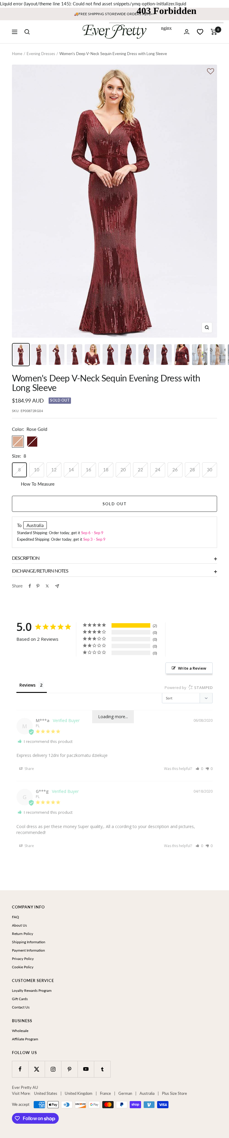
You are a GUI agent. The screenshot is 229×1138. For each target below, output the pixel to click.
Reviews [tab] (27, 685)
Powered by (189, 687)
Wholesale (20, 1030)
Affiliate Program (25, 1039)
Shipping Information (28, 942)
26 (175, 469)
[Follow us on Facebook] (20, 1069)
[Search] (27, 32)
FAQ (15, 917)
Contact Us (21, 1007)
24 (157, 469)
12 (54, 469)
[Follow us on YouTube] (86, 1069)
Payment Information (28, 950)
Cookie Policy (22, 967)
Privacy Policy (23, 958)
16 (88, 469)
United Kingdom (78, 1093)
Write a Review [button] (192, 668)
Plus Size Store (174, 1093)
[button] (199, 768)
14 (71, 469)
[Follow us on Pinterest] (69, 1069)
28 (192, 469)
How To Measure (38, 484)
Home (17, 53)
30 (209, 469)
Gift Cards (20, 999)
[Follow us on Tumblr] (102, 1069)
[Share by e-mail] (57, 586)
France (105, 1093)
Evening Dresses (41, 53)
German (125, 1093)
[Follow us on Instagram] (53, 1069)
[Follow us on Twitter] (36, 1069)
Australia (147, 1093)
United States (45, 1093)
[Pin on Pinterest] (37, 586)
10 (36, 469)
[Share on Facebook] (30, 586)
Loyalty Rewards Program (32, 990)
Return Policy (22, 933)
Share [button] (29, 768)
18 (106, 469)
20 (123, 469)
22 (140, 469)
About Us (19, 925)
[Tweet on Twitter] (47, 586)
